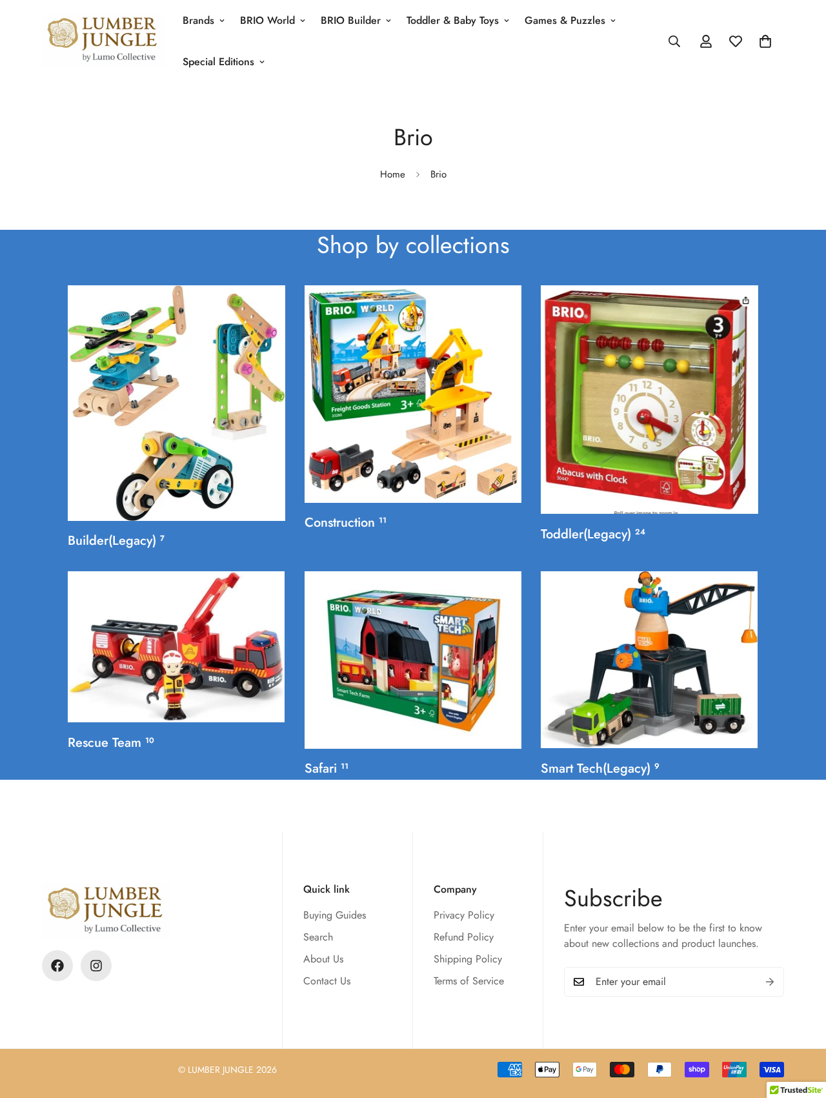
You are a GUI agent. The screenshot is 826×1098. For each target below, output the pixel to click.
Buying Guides (334, 915)
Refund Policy (464, 937)
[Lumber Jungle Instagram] (96, 965)
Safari (326, 768)
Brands (198, 20)
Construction (346, 522)
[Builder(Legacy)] (176, 403)
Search (318, 937)
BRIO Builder (351, 20)
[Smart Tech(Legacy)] (649, 659)
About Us (323, 958)
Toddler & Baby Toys (453, 20)
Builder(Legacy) (116, 540)
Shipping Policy (468, 958)
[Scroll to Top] (801, 1027)
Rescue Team (111, 742)
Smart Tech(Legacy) (600, 768)
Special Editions (218, 61)
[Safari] (413, 660)
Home (392, 174)
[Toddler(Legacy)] (649, 399)
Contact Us (326, 980)
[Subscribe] (770, 982)
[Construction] (413, 394)
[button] (765, 41)
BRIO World (267, 20)
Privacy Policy (464, 915)
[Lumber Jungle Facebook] (57, 965)
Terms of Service (469, 980)
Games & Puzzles (565, 20)
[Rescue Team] (176, 646)
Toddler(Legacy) (593, 534)
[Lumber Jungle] (103, 41)
